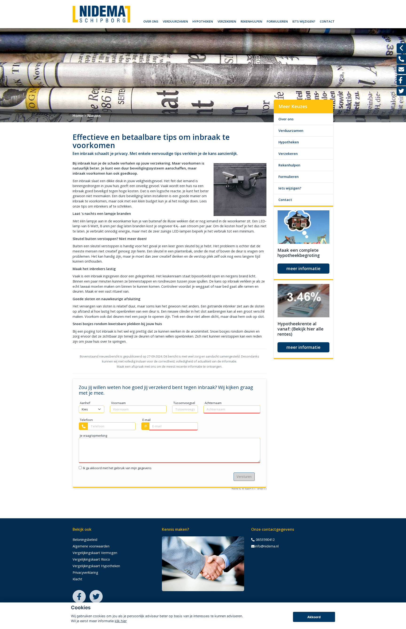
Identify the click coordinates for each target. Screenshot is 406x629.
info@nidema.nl (267, 546)
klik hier (121, 621)
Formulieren (277, 21)
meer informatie (303, 268)
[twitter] (401, 91)
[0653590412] (401, 59)
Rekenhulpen (251, 21)
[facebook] (401, 80)
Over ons (150, 21)
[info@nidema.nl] (401, 69)
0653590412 (265, 539)
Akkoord (314, 617)
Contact (327, 21)
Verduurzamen (175, 21)
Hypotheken (202, 21)
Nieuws (94, 115)
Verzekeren (227, 21)
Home (78, 115)
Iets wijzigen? (303, 21)
